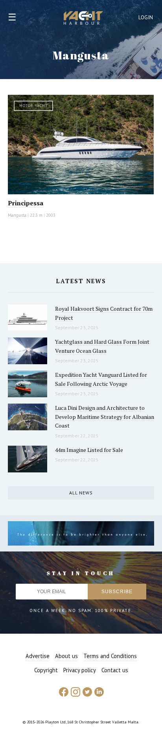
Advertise (38, 656)
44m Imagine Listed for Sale (89, 450)
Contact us (114, 670)
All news (81, 493)
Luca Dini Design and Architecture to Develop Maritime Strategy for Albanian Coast (104, 416)
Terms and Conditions (110, 656)
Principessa (25, 203)
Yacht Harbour (83, 19)
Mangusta (17, 215)
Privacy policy (79, 670)
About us (66, 656)
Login (145, 17)
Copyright (46, 670)
